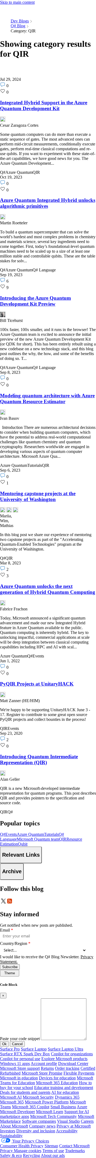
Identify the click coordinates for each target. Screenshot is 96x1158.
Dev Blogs (20, 21)
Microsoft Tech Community (53, 1116)
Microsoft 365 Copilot (30, 1107)
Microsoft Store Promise (42, 1073)
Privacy (7, 1150)
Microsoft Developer (17, 1111)
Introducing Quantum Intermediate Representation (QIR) (39, 759)
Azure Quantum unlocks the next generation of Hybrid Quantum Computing (47, 589)
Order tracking (67, 1068)
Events (11, 834)
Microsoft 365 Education (57, 1082)
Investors (7, 1131)
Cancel (17, 1044)
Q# (2, 834)
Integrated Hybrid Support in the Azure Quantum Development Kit (43, 105)
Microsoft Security (38, 1097)
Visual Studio (68, 1121)
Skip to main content (17, 2)
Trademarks (75, 1150)
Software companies (39, 1121)
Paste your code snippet (20, 1038)
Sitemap (51, 1146)
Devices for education (57, 1078)
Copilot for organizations (72, 1054)
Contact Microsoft (74, 1146)
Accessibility (67, 1131)
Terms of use (53, 1150)
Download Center (73, 1063)
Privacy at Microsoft (74, 1126)
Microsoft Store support (20, 1068)
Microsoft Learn (49, 1111)
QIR (62, 839)
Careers (87, 1121)
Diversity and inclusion (35, 1131)
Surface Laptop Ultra (65, 1049)
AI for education (65, 1092)
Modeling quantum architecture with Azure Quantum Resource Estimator (47, 398)
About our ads (53, 1155)
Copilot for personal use (20, 1058)
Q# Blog (18, 26)
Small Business (63, 1107)
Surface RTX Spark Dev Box (25, 1054)
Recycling (31, 1155)
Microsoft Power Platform (47, 1102)
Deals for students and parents (25, 1092)
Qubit (22, 844)
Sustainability (11, 1135)
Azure (82, 1107)
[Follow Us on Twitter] (3, 903)
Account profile (44, 1063)
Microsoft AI (11, 1097)
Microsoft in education (19, 1078)
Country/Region (15, 943)
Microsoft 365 (12, 1102)
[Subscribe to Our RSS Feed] (9, 903)
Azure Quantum (30, 834)
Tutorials (51, 834)
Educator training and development (63, 1087)
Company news (42, 1126)
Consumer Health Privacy (21, 1146)
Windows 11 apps (15, 1063)
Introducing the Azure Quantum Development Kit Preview (35, 301)
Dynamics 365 (67, 1097)
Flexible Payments (78, 1073)
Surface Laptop (34, 1049)
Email (6, 930)
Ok (4, 1044)
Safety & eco (11, 1155)
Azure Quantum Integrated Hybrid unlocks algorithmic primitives (47, 203)
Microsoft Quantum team (38, 839)
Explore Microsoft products (64, 1058)
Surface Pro (10, 1049)
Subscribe (10, 967)
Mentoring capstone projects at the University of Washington (37, 496)
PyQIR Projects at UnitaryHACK (37, 684)
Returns (47, 1068)
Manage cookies (27, 1150)
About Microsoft (14, 1126)
